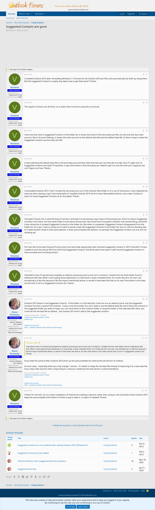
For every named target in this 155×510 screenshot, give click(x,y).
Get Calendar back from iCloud (87, 425)
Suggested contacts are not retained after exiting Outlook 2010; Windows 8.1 (53, 445)
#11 (146, 391)
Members (39, 13)
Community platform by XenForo (77, 495)
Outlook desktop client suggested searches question (42, 461)
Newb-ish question (62, 425)
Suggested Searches (27, 469)
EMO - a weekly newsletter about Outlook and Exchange (43, 327)
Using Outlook (110, 445)
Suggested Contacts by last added (33, 453)
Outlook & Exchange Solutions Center (36, 317)
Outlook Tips (28, 319)
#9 (147, 299)
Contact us (107, 491)
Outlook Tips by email (31, 325)
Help (143, 491)
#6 (147, 215)
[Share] (143, 74)
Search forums (22, 18)
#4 (147, 159)
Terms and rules (119, 491)
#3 (147, 130)
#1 (147, 74)
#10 (146, 338)
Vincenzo (12, 30)
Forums (11, 13)
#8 (147, 271)
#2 (147, 102)
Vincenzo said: (32, 343)
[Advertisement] (65, 50)
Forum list (10, 18)
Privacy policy (133, 491)
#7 (147, 243)
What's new (24, 13)
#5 (147, 187)
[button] (31, 14)
